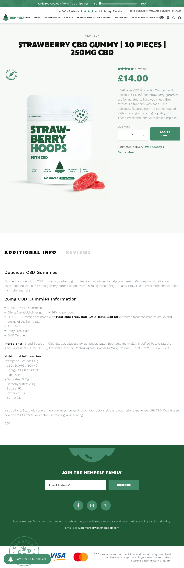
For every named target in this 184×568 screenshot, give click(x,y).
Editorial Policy (160, 521)
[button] (28, 18)
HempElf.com (31, 521)
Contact (176, 11)
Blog (133, 11)
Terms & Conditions (115, 521)
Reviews (166, 11)
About (73, 521)
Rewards (142, 11)
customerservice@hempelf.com (98, 527)
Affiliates (154, 11)
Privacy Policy (139, 521)
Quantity (124, 126)
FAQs (82, 521)
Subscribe (124, 485)
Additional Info (30, 252)
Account (47, 521)
